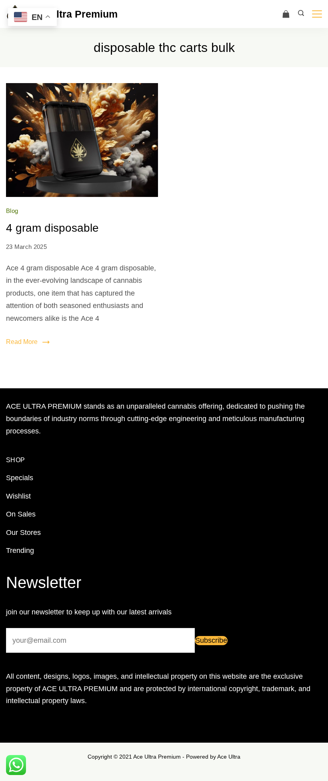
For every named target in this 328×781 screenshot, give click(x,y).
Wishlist (18, 496)
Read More (22, 341)
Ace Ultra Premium (73, 14)
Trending (20, 550)
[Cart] (286, 14)
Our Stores (23, 533)
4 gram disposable (52, 228)
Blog (12, 210)
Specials (19, 478)
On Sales (21, 514)
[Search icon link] (301, 14)
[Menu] (317, 14)
